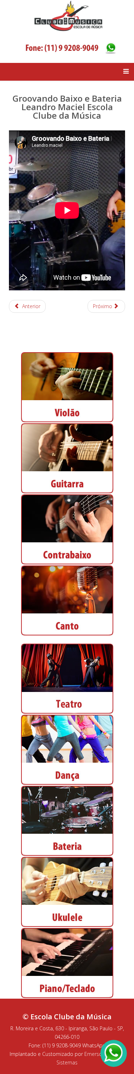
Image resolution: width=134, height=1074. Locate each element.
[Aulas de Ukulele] (67, 891)
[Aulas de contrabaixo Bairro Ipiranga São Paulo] (67, 529)
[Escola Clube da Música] (71, 15)
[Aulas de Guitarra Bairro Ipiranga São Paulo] (67, 458)
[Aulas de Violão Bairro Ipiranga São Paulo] (67, 387)
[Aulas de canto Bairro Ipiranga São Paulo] (67, 600)
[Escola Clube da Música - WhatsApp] (71, 46)
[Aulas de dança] (67, 749)
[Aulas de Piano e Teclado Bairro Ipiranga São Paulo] (67, 963)
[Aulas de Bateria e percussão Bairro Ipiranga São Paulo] (67, 820)
